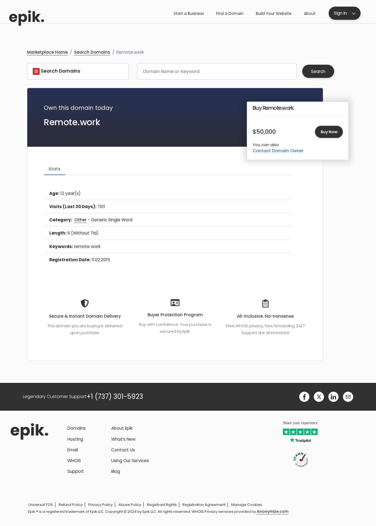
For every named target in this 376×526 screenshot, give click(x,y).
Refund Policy (71, 504)
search (318, 71)
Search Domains (92, 52)
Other (80, 220)
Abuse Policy (129, 504)
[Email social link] (348, 396)
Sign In (340, 13)
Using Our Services (130, 461)
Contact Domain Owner (278, 151)
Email (72, 450)
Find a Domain (230, 13)
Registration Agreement (203, 504)
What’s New (123, 439)
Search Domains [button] (60, 71)
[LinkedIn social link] (333, 396)
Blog (115, 471)
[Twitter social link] (319, 396)
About (309, 13)
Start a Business (189, 13)
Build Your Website (273, 13)
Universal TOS (40, 504)
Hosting (75, 439)
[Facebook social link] (304, 396)
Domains (76, 428)
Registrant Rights (162, 504)
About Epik (122, 428)
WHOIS (74, 461)
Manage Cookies (246, 504)
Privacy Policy (100, 504)
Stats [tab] (54, 169)
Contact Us (123, 450)
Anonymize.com (272, 511)
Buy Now (329, 132)
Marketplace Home (47, 52)
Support (75, 471)
